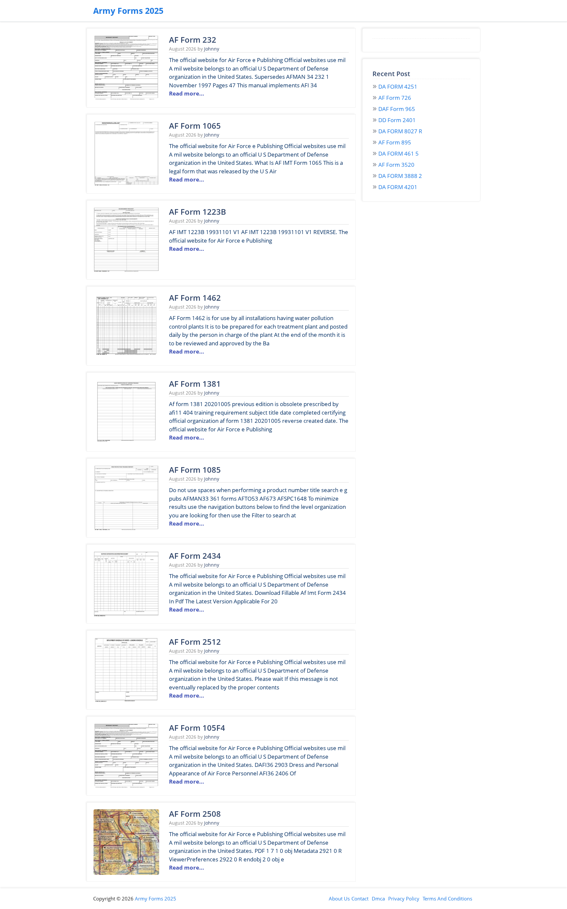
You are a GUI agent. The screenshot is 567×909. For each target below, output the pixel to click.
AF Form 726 (394, 97)
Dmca (378, 898)
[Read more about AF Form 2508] (126, 873)
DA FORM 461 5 (398, 153)
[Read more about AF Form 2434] (126, 614)
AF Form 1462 (195, 297)
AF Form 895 (394, 142)
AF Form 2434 (195, 555)
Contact (359, 898)
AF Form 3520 (396, 164)
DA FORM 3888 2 (400, 176)
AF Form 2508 (195, 813)
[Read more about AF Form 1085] (126, 528)
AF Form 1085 (195, 469)
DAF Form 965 (396, 109)
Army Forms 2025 (128, 10)
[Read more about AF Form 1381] (126, 442)
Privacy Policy (403, 898)
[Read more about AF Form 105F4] (126, 786)
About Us (339, 898)
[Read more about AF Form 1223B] (126, 270)
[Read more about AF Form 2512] (126, 700)
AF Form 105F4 (197, 727)
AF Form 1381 (195, 383)
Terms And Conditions (447, 898)
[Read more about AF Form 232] (126, 98)
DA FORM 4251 (397, 86)
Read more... (186, 93)
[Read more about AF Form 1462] (126, 356)
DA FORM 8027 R (400, 131)
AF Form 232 (192, 39)
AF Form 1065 (195, 125)
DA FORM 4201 (397, 187)
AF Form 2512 (195, 641)
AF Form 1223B (197, 211)
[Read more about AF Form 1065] (126, 184)
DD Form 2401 (397, 120)
